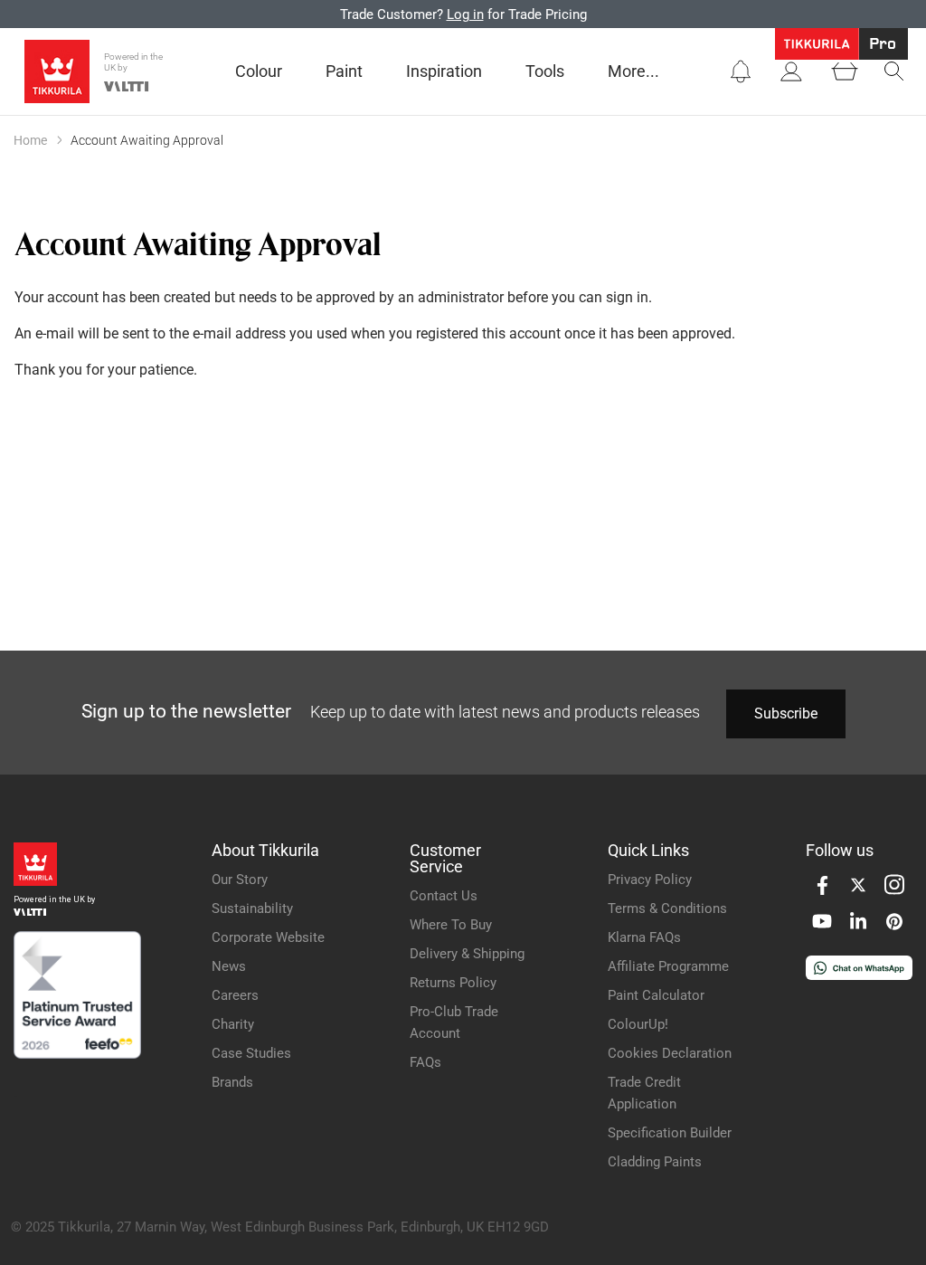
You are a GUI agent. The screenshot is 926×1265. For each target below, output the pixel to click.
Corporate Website (268, 937)
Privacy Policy (650, 879)
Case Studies (251, 1053)
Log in (465, 14)
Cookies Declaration (670, 1053)
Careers (235, 995)
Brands (232, 1082)
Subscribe (785, 713)
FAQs (425, 1062)
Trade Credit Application (644, 1093)
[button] (740, 71)
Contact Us (443, 896)
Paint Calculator (656, 995)
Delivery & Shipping (467, 954)
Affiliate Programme (668, 966)
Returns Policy (453, 983)
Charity (233, 1024)
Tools (544, 71)
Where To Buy (451, 925)
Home (30, 140)
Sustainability (252, 908)
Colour (258, 71)
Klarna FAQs (644, 937)
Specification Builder (670, 1133)
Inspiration (444, 71)
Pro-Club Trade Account (454, 1022)
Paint (344, 71)
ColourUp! (638, 1024)
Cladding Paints (655, 1162)
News (229, 966)
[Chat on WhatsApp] (859, 975)
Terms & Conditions (667, 908)
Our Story (240, 879)
